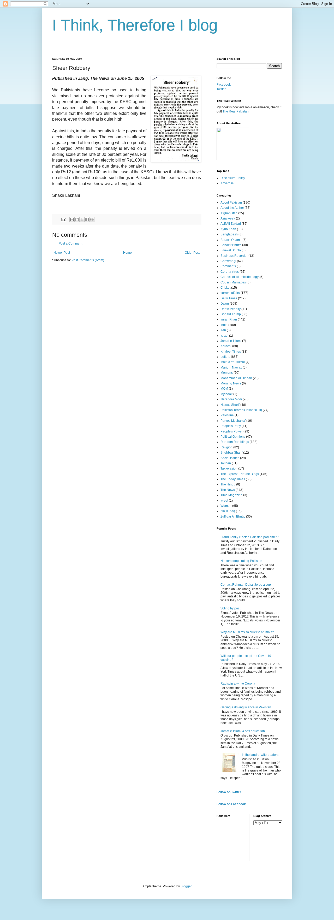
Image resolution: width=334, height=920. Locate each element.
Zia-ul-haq (227, 511)
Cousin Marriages (233, 282)
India (224, 325)
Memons (226, 373)
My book (226, 394)
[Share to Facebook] (87, 219)
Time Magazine (231, 495)
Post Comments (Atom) (87, 260)
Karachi (225, 346)
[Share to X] (82, 219)
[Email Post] (63, 219)
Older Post (192, 252)
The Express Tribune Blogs (239, 474)
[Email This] (72, 219)
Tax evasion (228, 468)
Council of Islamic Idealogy (239, 277)
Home (127, 252)
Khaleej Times (230, 351)
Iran (223, 330)
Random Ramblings (234, 442)
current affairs (230, 293)
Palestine (227, 415)
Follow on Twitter (229, 792)
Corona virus (229, 272)
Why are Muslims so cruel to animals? (247, 632)
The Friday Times (232, 479)
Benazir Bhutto (230, 245)
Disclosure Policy (232, 178)
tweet (224, 500)
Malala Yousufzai (232, 362)
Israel (224, 335)
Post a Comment (70, 243)
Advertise (227, 183)
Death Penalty (230, 309)
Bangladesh (229, 234)
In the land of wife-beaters (260, 755)
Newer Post (61, 252)
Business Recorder (234, 256)
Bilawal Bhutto (230, 250)
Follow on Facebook (231, 804)
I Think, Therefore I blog (135, 25)
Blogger (186, 886)
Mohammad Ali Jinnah (236, 378)
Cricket (225, 287)
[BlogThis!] (77, 219)
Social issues (229, 458)
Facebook (224, 84)
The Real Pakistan (236, 111)
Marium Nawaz (231, 367)
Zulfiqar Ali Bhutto (232, 516)
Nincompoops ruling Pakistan (241, 561)
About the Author (232, 208)
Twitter (221, 89)
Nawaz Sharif (230, 405)
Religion (226, 447)
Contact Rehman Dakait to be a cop (245, 584)
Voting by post (230, 608)
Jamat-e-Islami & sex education (242, 731)
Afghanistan (228, 213)
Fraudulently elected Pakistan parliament (249, 537)
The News (227, 490)
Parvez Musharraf (233, 421)
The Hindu (227, 484)
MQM (224, 388)
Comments (228, 266)
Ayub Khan (228, 229)
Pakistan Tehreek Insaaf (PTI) (241, 410)
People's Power (231, 431)
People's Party (230, 426)
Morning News (230, 383)
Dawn (224, 303)
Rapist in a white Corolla (237, 683)
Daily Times (228, 298)
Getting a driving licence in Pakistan (245, 707)
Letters (225, 357)
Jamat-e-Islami (230, 341)
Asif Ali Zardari (230, 223)
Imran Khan (228, 319)
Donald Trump (230, 314)
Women (225, 506)
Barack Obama (231, 240)
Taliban (225, 463)
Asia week (227, 218)
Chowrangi (228, 261)
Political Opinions (232, 436)
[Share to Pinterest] (91, 219)
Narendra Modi (231, 399)
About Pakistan (231, 202)
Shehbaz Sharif (231, 452)
